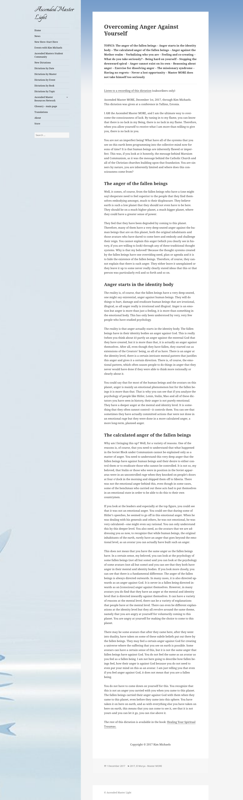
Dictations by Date (44, 68)
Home (37, 30)
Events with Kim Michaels (48, 47)
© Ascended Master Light (117, 792)
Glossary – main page (45, 106)
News (37, 36)
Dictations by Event (44, 79)
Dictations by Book (44, 85)
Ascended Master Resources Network (44, 99)
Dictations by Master (45, 74)
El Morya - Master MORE (149, 766)
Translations (41, 112)
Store (37, 123)
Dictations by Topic (44, 91)
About (37, 117)
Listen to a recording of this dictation (127, 91)
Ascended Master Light (54, 13)
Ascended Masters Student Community (48, 55)
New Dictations (42, 62)
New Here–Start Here (46, 41)
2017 (132, 766)
